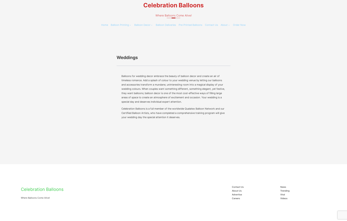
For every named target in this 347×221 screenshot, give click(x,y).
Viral (282, 194)
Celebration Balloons (173, 5)
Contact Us (238, 187)
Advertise (237, 194)
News (283, 187)
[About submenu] (229, 25)
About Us (237, 190)
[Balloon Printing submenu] (130, 25)
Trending (285, 190)
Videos (283, 198)
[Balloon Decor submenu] (151, 25)
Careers (236, 198)
